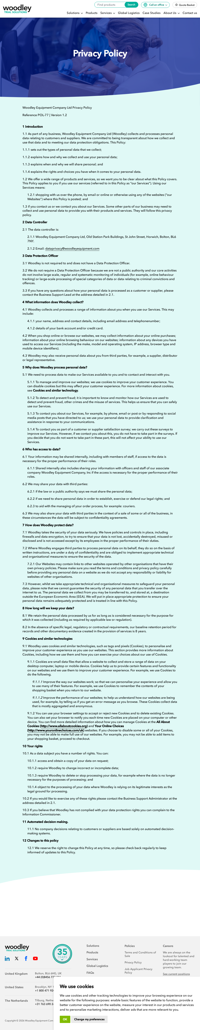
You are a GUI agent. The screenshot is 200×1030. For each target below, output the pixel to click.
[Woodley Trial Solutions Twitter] (16, 959)
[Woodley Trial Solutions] (17, 9)
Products (91, 13)
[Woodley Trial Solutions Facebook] (26, 959)
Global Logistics (129, 13)
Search (131, 4)
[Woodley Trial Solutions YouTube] (35, 959)
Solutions (73, 13)
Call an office (157, 4)
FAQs (90, 972)
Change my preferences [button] (89, 1019)
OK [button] (65, 1019)
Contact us (190, 13)
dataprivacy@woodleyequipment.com (72, 248)
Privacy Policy (133, 962)
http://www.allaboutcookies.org (64, 726)
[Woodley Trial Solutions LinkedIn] (7, 959)
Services (106, 13)
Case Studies (152, 13)
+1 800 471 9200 (45, 990)
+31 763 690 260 (45, 1004)
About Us (170, 13)
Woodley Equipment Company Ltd (44, 1020)
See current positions (176, 974)
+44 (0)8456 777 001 (48, 977)
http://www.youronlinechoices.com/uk (55, 730)
